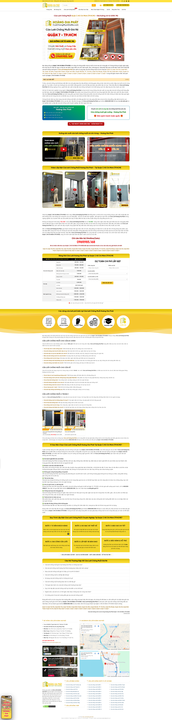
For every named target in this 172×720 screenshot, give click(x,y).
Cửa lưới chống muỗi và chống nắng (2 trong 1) (56, 400)
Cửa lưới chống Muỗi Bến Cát (72, 691)
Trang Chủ (49, 9)
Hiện (127, 79)
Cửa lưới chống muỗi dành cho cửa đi (53, 362)
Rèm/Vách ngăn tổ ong (97, 9)
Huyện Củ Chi (60, 250)
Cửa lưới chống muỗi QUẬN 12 (95, 709)
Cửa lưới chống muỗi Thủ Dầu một (73, 684)
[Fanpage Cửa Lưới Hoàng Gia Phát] (60, 650)
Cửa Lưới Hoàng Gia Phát (87, 716)
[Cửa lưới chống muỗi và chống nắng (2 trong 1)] (52, 420)
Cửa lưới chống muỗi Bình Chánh (118, 700)
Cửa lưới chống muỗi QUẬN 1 (94, 684)
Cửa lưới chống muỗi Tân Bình (117, 689)
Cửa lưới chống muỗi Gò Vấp (117, 691)
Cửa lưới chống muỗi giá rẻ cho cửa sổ (54, 382)
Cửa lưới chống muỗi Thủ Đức (117, 698)
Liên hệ (124, 9)
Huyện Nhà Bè (80, 71)
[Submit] (94, 5)
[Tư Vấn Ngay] (68, 534)
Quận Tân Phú (116, 69)
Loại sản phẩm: (91, 271)
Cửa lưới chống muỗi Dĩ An (72, 689)
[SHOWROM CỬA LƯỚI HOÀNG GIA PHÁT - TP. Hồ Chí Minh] (105, 636)
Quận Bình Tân (59, 248)
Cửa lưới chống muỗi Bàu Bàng (72, 700)
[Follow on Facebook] (122, 1)
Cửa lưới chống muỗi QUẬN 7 (94, 698)
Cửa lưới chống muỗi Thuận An (72, 687)
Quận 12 (55, 73)
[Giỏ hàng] (101, 5)
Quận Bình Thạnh (117, 71)
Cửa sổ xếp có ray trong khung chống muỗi (55, 375)
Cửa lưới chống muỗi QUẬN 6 (94, 695)
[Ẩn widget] (10, 697)
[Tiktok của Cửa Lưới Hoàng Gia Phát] (60, 672)
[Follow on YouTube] (129, 1)
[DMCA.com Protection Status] (52, 706)
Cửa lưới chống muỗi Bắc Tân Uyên (73, 695)
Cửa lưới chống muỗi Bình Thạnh (118, 684)
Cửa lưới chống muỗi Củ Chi (117, 707)
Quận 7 (85, 73)
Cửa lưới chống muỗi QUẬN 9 (94, 702)
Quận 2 (61, 73)
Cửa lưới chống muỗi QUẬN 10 (95, 704)
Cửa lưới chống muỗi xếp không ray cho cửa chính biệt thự (59, 360)
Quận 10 (109, 69)
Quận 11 (99, 73)
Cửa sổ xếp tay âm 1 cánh (50, 387)
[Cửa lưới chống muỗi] (74, 420)
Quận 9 (94, 73)
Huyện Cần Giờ (107, 71)
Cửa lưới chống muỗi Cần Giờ (117, 709)
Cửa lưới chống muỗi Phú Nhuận (118, 687)
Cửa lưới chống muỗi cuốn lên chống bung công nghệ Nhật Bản (60, 377)
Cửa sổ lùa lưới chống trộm (51, 380)
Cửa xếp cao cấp (83, 9)
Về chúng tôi (57, 9)
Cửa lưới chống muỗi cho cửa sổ (52, 384)
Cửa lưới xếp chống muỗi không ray (53, 389)
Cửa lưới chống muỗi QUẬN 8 (94, 700)
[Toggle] (43, 564)
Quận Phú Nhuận (97, 71)
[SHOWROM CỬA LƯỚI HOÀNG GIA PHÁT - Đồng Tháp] (105, 663)
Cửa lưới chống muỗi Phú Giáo (72, 698)
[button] (6, 707)
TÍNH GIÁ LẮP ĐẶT (107, 282)
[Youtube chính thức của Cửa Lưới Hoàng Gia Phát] (60, 661)
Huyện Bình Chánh (59, 71)
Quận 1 (104, 73)
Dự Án (108, 9)
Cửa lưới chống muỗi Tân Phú (117, 693)
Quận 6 (80, 73)
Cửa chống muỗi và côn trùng (51, 405)
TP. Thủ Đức (88, 71)
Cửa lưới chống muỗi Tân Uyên (72, 693)
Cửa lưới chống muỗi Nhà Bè (117, 704)
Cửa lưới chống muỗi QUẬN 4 (94, 691)
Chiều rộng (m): (91, 265)
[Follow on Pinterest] (126, 1)
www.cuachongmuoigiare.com (53, 642)
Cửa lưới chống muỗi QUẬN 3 (94, 689)
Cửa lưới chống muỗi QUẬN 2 (94, 687)
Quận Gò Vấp (48, 73)
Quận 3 (65, 73)
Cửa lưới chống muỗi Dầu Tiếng (73, 702)
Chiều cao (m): (111, 265)
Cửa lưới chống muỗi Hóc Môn (117, 702)
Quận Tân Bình (49, 71)
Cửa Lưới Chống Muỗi (69, 9)
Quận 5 (75, 73)
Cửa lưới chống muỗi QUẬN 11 (95, 707)
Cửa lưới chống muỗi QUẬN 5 (94, 693)
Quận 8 (89, 73)
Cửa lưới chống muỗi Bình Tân (117, 695)
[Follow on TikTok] (124, 1)
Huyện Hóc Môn (70, 71)
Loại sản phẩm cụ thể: (93, 276)
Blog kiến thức (116, 9)
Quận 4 (70, 73)
